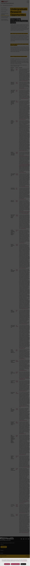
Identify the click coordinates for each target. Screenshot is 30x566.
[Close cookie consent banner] (28, 560)
